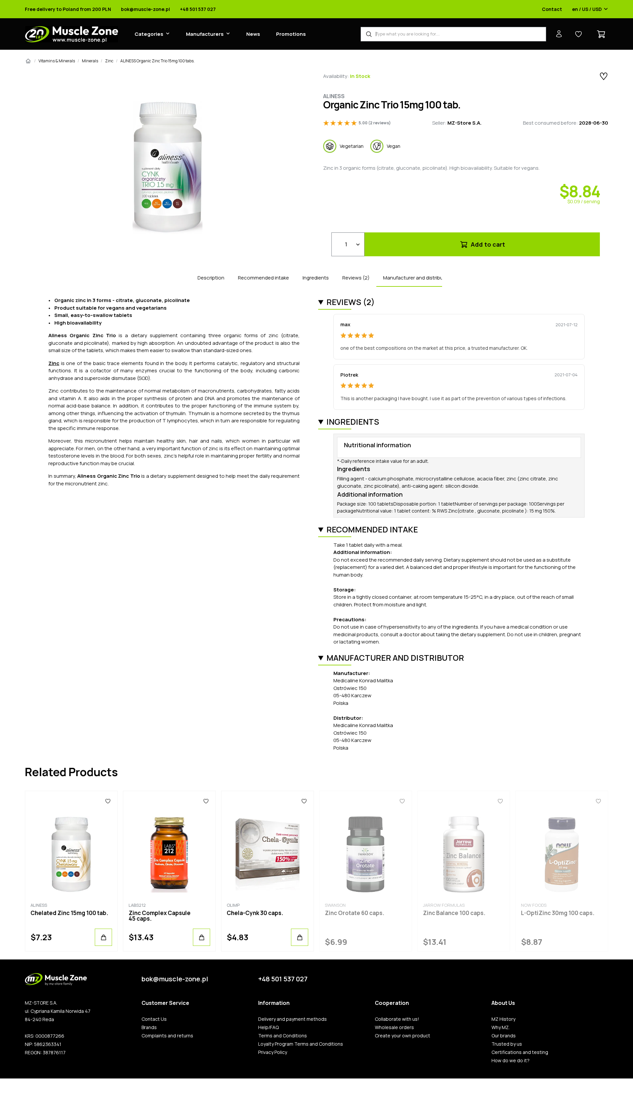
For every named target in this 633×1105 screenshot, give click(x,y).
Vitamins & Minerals (56, 61)
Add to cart (487, 244)
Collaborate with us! (397, 1019)
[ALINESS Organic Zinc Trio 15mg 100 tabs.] (167, 167)
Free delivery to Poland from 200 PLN (68, 9)
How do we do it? (510, 1060)
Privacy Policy (272, 1052)
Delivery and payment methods (292, 1019)
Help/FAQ (268, 1027)
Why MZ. (500, 1027)
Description (211, 277)
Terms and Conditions (282, 1035)
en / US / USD (587, 9)
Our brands (503, 1035)
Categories (149, 33)
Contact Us (154, 1019)
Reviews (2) (356, 277)
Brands (149, 1027)
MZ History (503, 1019)
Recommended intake (263, 277)
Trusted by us (506, 1044)
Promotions (291, 33)
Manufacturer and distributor (416, 277)
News (253, 33)
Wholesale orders (394, 1027)
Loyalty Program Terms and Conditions (300, 1044)
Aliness (334, 96)
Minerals (90, 61)
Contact (552, 9)
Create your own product (402, 1035)
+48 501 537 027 (198, 9)
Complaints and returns (167, 1035)
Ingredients (316, 277)
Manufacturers (205, 33)
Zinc (109, 61)
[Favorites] (108, 801)
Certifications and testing (519, 1052)
